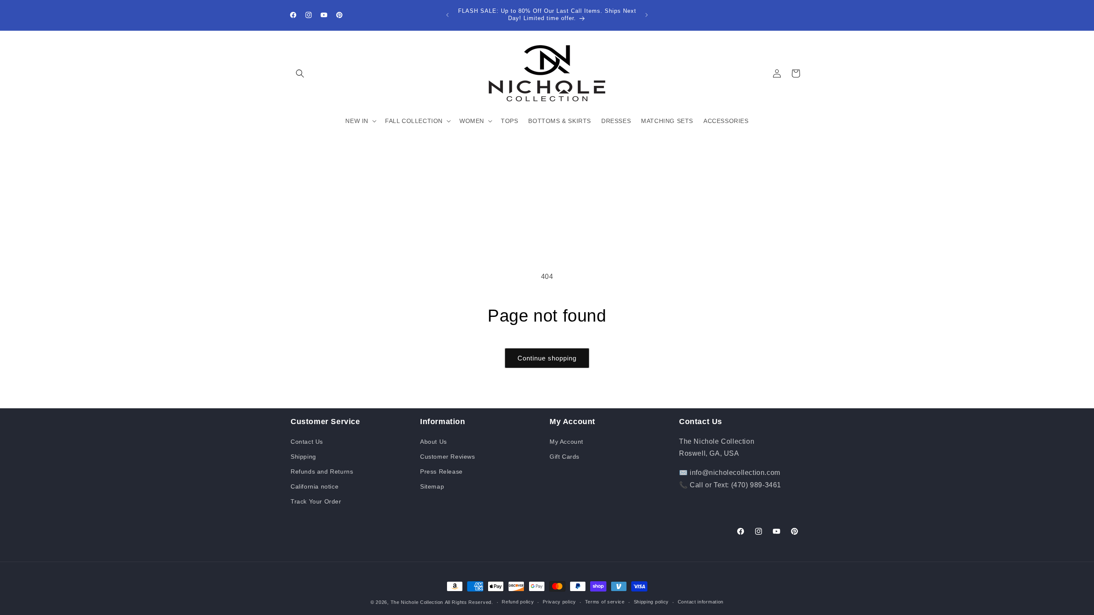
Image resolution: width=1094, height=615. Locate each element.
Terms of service (605, 601)
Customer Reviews (447, 456)
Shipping (303, 456)
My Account (566, 441)
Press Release (441, 471)
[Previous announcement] (447, 15)
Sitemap (432, 486)
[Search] (300, 73)
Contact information (700, 601)
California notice (314, 486)
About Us (433, 441)
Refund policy (518, 601)
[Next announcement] (646, 15)
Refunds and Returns (322, 471)
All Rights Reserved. (469, 602)
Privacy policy (559, 601)
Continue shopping (547, 358)
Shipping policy (651, 601)
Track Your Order (316, 501)
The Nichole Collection (417, 602)
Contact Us (307, 441)
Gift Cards (564, 456)
